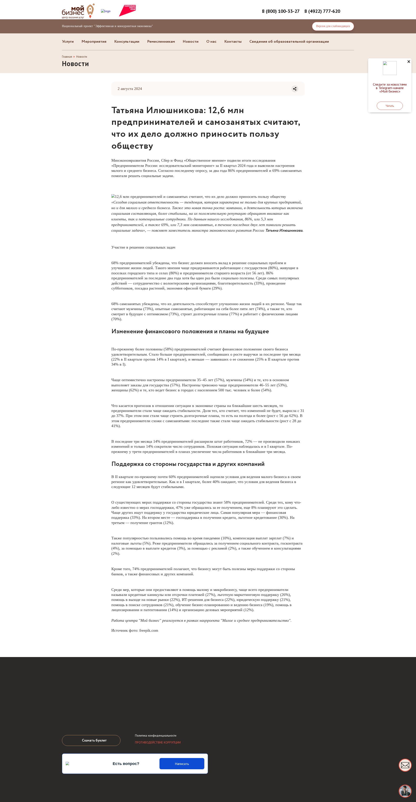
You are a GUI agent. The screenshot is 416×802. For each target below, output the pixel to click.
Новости (190, 41)
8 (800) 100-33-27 (281, 11)
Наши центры (79, 716)
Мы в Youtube (153, 715)
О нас (211, 41)
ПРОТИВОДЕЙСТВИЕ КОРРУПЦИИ (158, 742)
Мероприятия (93, 41)
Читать (390, 106)
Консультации (126, 41)
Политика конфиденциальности (155, 735)
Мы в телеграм (165, 715)
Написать (182, 763)
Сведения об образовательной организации (289, 41)
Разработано (176, 788)
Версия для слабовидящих (333, 26)
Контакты (233, 41)
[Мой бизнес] (405, 791)
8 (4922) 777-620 (322, 11)
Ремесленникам (161, 41)
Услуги (68, 41)
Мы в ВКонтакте (140, 715)
